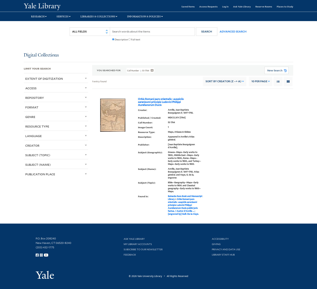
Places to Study (285, 6)
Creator (32, 145)
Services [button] (62, 16)
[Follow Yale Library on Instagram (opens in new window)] (41, 255)
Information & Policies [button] (144, 16)
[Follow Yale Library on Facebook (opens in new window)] (37, 255)
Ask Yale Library (242, 6)
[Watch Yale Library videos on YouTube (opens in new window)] (46, 255)
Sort (223, 81)
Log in (225, 6)
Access (30, 88)
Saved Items (188, 6)
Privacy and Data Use (226, 249)
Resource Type (37, 126)
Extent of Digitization (44, 79)
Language (33, 136)
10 (259, 81)
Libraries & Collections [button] (97, 16)
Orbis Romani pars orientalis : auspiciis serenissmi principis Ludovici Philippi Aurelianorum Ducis (161, 102)
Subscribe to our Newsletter (143, 249)
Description (121, 39)
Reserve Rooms (263, 6)
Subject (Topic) (37, 155)
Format (31, 107)
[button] (206, 31)
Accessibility (220, 239)
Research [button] (38, 16)
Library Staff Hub (223, 254)
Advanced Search (233, 31)
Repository (34, 98)
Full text (135, 39)
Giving (216, 244)
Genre (30, 117)
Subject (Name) (38, 165)
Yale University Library (44, 6)
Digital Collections (41, 55)
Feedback (130, 254)
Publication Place (40, 174)
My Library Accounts (138, 244)
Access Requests (208, 6)
